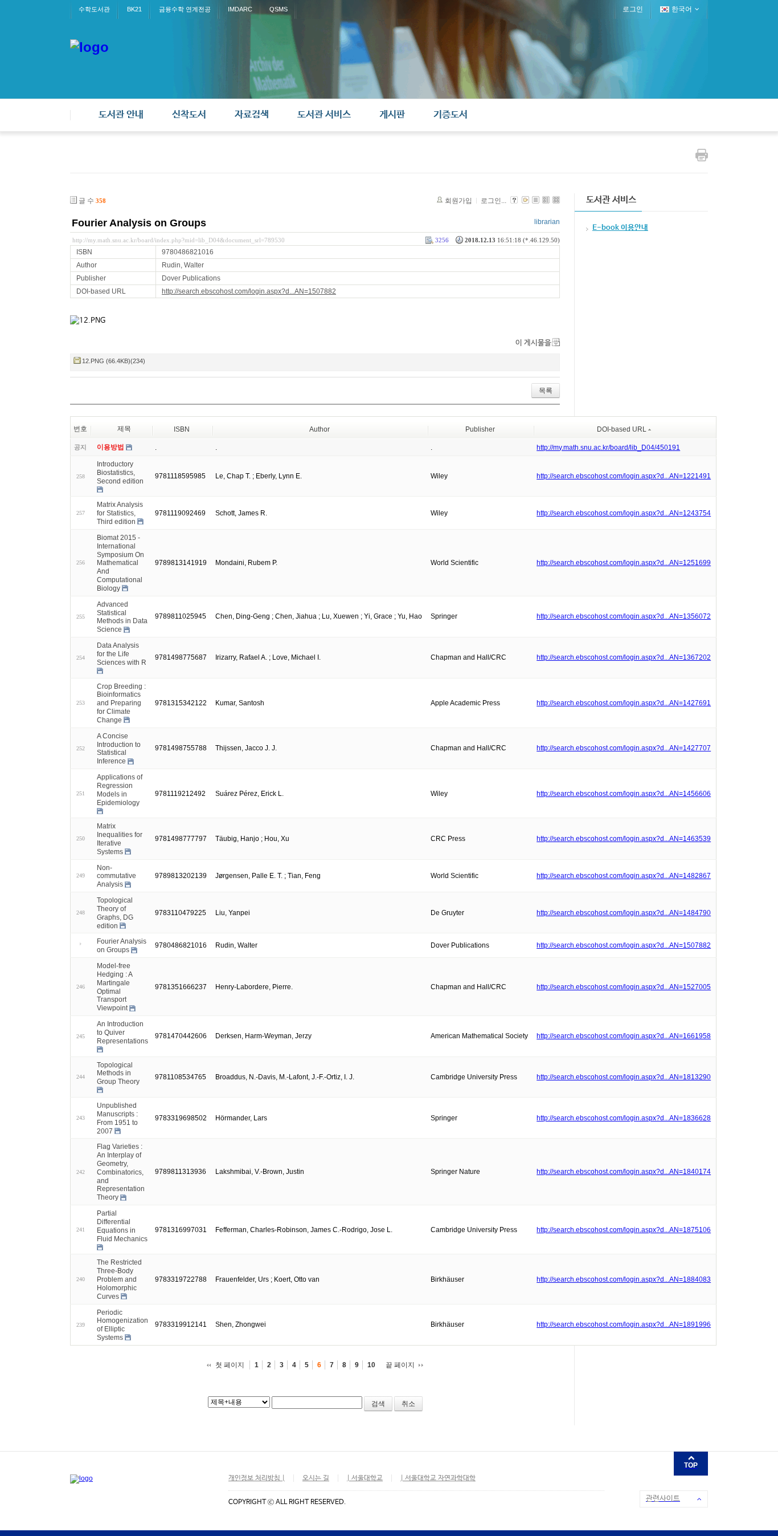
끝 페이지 (400, 1365)
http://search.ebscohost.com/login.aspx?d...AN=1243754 (624, 513)
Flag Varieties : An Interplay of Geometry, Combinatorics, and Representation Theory (121, 1172)
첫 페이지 (229, 1365)
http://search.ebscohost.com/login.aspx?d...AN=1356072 (624, 616)
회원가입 (458, 201)
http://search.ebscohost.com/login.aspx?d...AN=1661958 (624, 1036)
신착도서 (189, 114)
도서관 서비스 (324, 114)
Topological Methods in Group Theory (118, 1073)
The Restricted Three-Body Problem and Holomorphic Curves (119, 1279)
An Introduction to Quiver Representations (122, 1032)
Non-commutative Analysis (116, 875)
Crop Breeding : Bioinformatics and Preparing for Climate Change (121, 703)
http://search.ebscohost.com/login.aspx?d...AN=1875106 (624, 1230)
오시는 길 (315, 1478)
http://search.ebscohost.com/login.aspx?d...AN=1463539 (624, 839)
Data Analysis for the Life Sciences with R (121, 654)
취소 (408, 1404)
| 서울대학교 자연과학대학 (438, 1478)
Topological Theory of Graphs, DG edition (115, 912)
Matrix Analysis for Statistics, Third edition (120, 513)
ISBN (182, 429)
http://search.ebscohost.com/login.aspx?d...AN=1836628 (624, 1118)
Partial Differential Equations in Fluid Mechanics (122, 1225)
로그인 (633, 9)
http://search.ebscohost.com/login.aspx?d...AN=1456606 (624, 794)
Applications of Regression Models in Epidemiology (119, 789)
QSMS (278, 9)
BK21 (134, 9)
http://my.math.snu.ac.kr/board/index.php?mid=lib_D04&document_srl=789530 (178, 240)
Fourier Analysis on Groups (139, 223)
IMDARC (240, 9)
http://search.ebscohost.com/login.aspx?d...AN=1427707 (624, 748)
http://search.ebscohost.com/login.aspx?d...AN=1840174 (624, 1172)
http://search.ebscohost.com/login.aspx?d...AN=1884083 (624, 1279)
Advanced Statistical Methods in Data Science (122, 616)
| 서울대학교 (365, 1478)
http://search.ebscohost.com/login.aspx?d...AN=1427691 (624, 703)
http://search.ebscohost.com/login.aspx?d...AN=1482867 (624, 876)
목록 (545, 391)
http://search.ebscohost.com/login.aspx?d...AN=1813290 (624, 1077)
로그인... (493, 201)
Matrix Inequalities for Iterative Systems (119, 838)
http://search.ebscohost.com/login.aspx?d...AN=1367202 (624, 657)
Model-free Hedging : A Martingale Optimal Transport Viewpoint (114, 987)
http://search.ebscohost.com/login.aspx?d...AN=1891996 (624, 1324)
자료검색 (252, 114)
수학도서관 (94, 9)
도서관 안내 (121, 114)
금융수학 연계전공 (185, 9)
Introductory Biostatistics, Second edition (120, 472)
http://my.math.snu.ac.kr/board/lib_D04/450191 (608, 448)
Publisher (480, 429)
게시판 (392, 114)
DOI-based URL (621, 429)
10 (371, 1365)
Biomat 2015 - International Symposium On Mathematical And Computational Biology (120, 563)
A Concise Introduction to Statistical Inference (119, 748)
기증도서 (450, 114)
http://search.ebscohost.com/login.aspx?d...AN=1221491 (624, 476)
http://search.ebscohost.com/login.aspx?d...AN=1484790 (624, 913)
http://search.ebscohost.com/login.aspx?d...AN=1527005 (624, 987)
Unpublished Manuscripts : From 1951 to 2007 (117, 1118)
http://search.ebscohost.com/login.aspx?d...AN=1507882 (249, 291)
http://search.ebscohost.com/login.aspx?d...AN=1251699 (624, 563)
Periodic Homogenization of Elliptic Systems (122, 1324)
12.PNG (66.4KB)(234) (113, 360)
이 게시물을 (533, 343)
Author (319, 429)
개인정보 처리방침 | (256, 1478)
